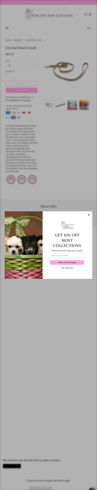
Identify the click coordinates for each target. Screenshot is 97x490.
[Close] (88, 215)
